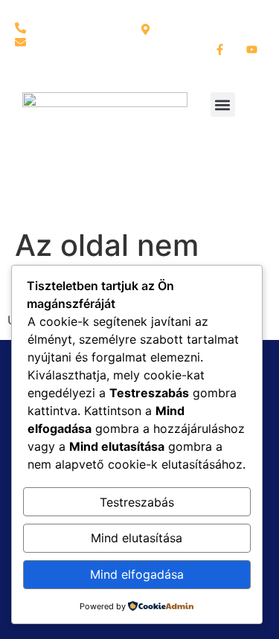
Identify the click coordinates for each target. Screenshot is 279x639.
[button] (223, 104)
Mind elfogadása (137, 574)
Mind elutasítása (136, 537)
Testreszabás (137, 502)
